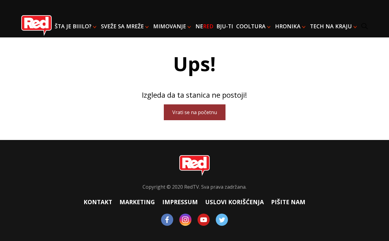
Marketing (137, 202)
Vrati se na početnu (194, 112)
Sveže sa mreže (122, 26)
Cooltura (251, 26)
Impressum (180, 202)
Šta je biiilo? (73, 26)
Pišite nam (288, 202)
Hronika (288, 26)
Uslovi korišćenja (234, 202)
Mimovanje (169, 26)
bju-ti (224, 26)
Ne (204, 26)
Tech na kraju (331, 26)
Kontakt (98, 202)
